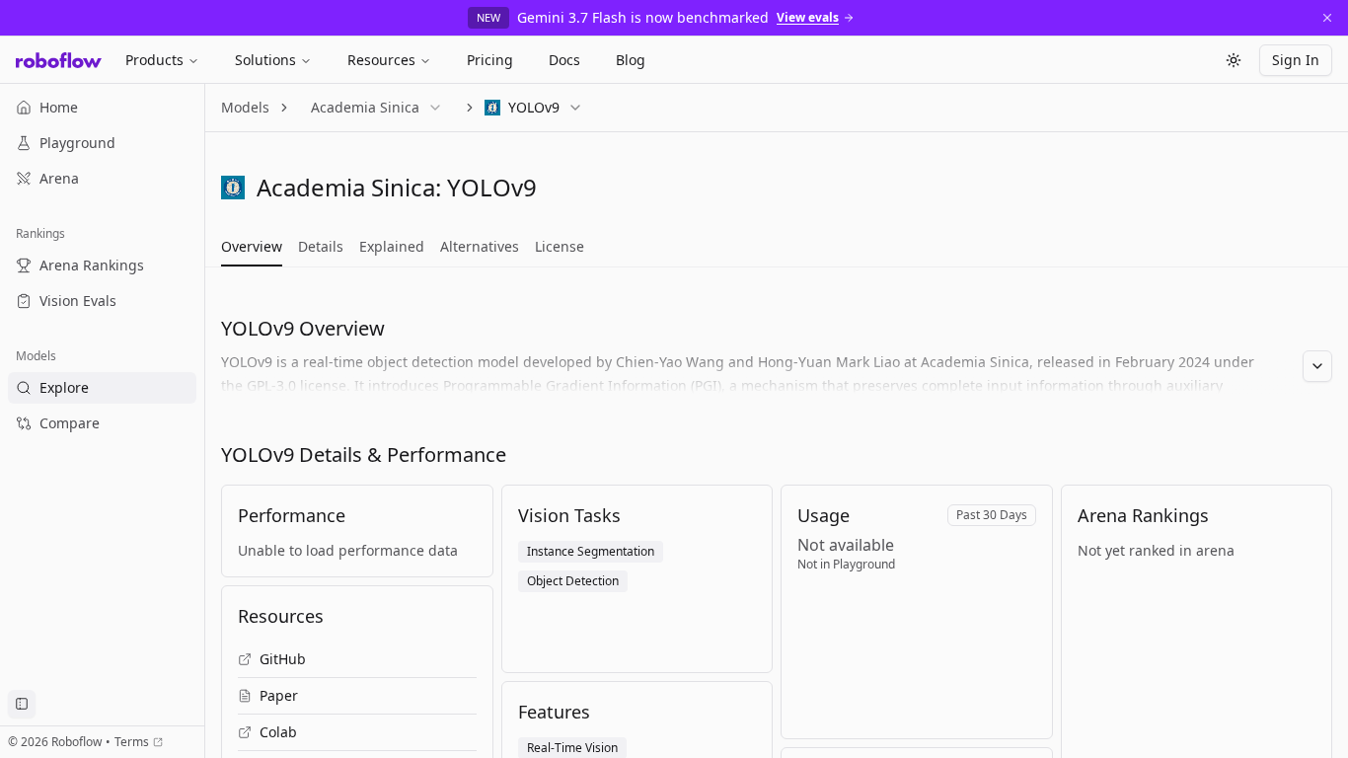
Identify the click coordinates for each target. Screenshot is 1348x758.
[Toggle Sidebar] (204, 421)
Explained (391, 246)
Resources (381, 59)
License (559, 246)
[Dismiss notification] (1327, 18)
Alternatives (479, 246)
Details (320, 246)
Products (154, 59)
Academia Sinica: (349, 187)
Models (245, 107)
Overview (251, 246)
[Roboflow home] (59, 60)
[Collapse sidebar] (22, 704)
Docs (564, 59)
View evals (808, 18)
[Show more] (1317, 366)
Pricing (490, 59)
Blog (630, 59)
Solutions (265, 59)
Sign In (1295, 59)
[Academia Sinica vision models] (233, 187)
